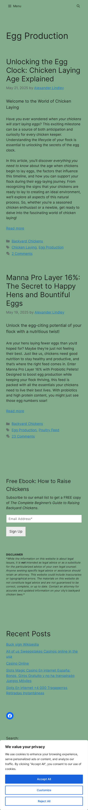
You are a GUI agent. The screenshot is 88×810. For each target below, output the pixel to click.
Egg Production (51, 247)
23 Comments (23, 436)
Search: (12, 738)
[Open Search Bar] (78, 6)
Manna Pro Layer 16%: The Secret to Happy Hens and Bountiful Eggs (43, 290)
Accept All (44, 779)
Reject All (44, 801)
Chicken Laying (24, 247)
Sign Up (15, 531)
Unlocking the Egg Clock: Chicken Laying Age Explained (43, 70)
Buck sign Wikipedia (22, 644)
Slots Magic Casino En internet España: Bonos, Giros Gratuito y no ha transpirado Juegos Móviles (40, 675)
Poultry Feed (49, 430)
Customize (44, 790)
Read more (15, 228)
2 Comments (22, 254)
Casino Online (17, 663)
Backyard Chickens (27, 241)
